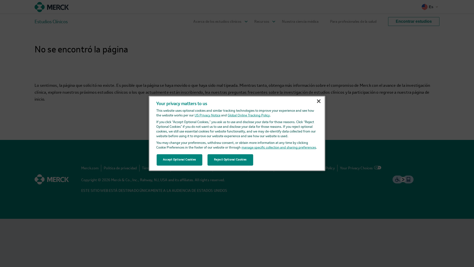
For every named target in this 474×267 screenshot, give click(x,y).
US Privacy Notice (207, 115)
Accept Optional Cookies (179, 159)
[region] (237, 133)
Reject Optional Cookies (230, 159)
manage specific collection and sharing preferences (278, 147)
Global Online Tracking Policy (249, 115)
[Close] (318, 101)
